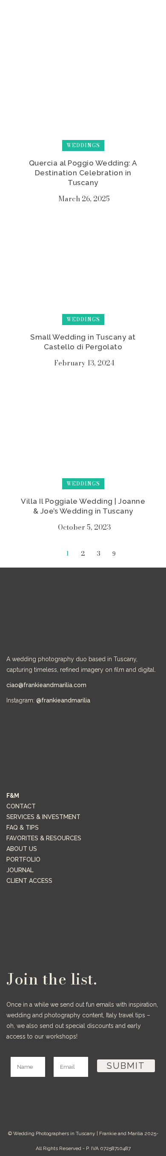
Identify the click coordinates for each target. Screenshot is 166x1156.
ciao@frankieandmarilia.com (46, 685)
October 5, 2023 (84, 527)
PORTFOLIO (23, 859)
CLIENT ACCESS (29, 880)
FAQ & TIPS (22, 827)
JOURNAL (20, 870)
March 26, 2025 (84, 199)
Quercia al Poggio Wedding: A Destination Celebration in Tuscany (83, 173)
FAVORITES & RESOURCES (43, 838)
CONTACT (21, 806)
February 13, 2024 (84, 363)
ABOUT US (21, 848)
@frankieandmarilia (63, 700)
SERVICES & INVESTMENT (43, 816)
